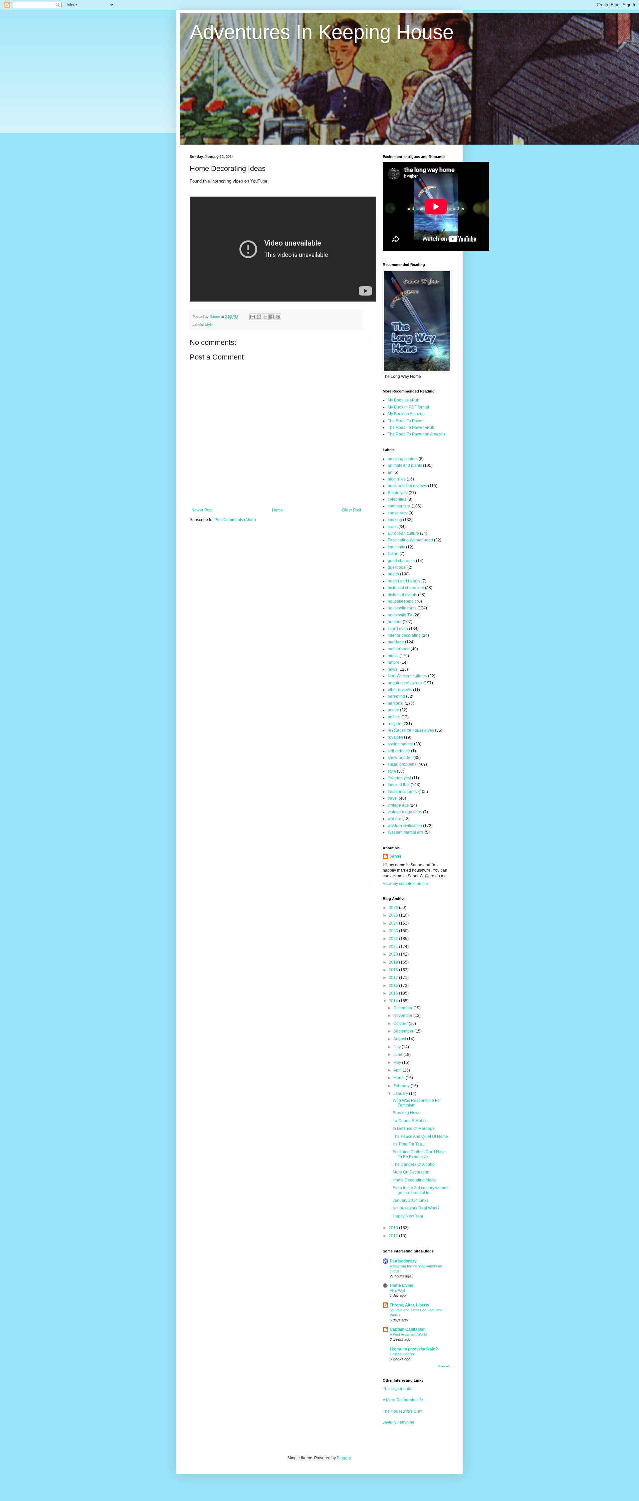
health (393, 574)
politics (394, 717)
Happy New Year (408, 1216)
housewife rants (402, 608)
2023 (394, 931)
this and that (399, 784)
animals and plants (405, 465)
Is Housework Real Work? (416, 1208)
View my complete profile (405, 883)
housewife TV (400, 615)
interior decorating (404, 635)
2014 (394, 1001)
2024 (394, 923)
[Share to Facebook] (271, 317)
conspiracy (397, 513)
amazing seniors (403, 458)
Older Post (351, 510)
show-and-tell (400, 757)
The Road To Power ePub (411, 427)
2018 (394, 970)
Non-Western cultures (407, 676)
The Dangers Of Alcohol (414, 1164)
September (403, 1031)
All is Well (397, 1290)
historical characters (406, 587)
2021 (394, 946)
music (393, 655)
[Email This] (252, 317)
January (401, 1093)
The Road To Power (406, 420)
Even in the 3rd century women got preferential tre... (421, 1190)
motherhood (399, 649)
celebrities (397, 499)
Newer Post (201, 510)
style (209, 325)
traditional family (402, 791)
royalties (395, 737)
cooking (395, 519)
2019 (394, 962)
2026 (394, 907)
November (403, 1015)
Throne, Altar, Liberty (409, 1305)
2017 (394, 977)
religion (394, 723)
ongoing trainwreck (405, 683)
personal (396, 703)
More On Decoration (411, 1172)
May (397, 1062)
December (403, 1008)
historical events (402, 594)
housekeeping (401, 601)
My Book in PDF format (408, 407)
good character (401, 560)
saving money (400, 744)
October (401, 1023)
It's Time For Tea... (409, 1144)
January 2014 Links (410, 1200)
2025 (394, 915)
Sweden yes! (399, 778)
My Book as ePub (403, 400)
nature (393, 662)
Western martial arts (406, 832)
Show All (443, 1366)
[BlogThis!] (259, 317)
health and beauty (404, 581)
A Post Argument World (408, 1334)
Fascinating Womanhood (410, 540)
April (398, 1070)
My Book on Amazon (406, 413)
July (397, 1047)
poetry (393, 710)
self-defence (399, 751)
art (390, 472)
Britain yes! (398, 492)
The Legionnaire (398, 1388)
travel (393, 798)
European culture (403, 533)
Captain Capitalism (408, 1329)
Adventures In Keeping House (322, 32)
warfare (394, 818)
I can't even (398, 628)
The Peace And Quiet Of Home (420, 1136)
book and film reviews (407, 485)
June (398, 1054)
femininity (396, 547)
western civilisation (405, 825)
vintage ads (398, 805)
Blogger (344, 1458)
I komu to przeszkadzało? (414, 1349)
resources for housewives (411, 730)
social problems (402, 764)
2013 (394, 1227)
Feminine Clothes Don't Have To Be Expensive (419, 1154)
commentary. (399, 506)
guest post (397, 567)
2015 (394, 993)
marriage (396, 642)
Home (277, 510)
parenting (396, 696)
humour (395, 621)
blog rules (397, 479)
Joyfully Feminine (398, 1422)
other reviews (400, 689)
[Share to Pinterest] (278, 317)
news (392, 669)
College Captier (402, 1354)
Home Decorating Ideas (414, 1180)
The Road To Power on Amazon (416, 434)
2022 (394, 938)
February (402, 1086)
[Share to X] (265, 317)
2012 (394, 1235)
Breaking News (406, 1113)
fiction (393, 553)
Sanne (395, 856)
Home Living (401, 1285)
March (399, 1078)
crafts (392, 526)
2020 (394, 954)
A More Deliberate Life (403, 1400)
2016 (394, 985)
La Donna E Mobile (410, 1121)
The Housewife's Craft (402, 1411)
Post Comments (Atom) (235, 519)
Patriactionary (403, 1261)
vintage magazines (405, 812)
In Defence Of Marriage (414, 1128)
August (400, 1039)
